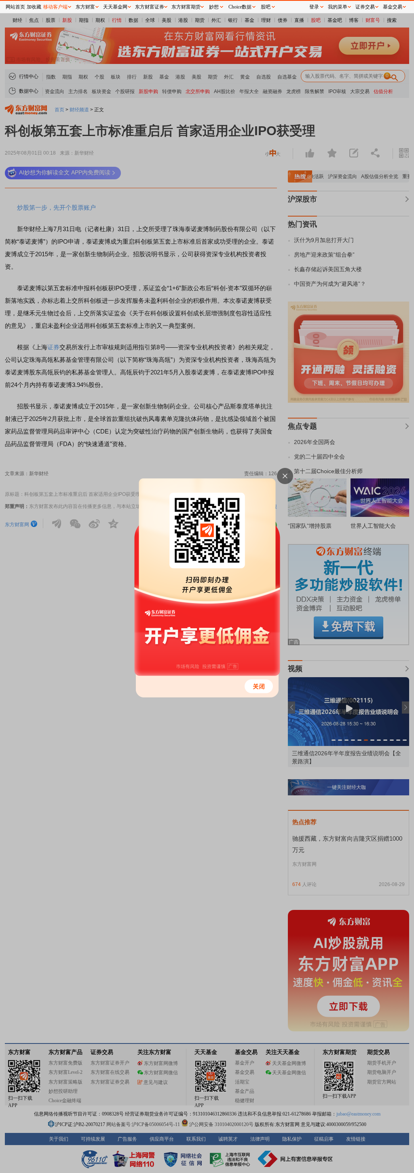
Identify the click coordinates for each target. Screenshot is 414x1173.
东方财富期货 (186, 7)
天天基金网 (115, 7)
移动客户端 (55, 7)
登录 (314, 7)
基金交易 (392, 7)
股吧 (265, 7)
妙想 (214, 7)
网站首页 (15, 7)
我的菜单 (337, 7)
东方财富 (85, 7)
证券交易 (365, 7)
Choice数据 (239, 7)
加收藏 (34, 7)
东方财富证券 (149, 7)
